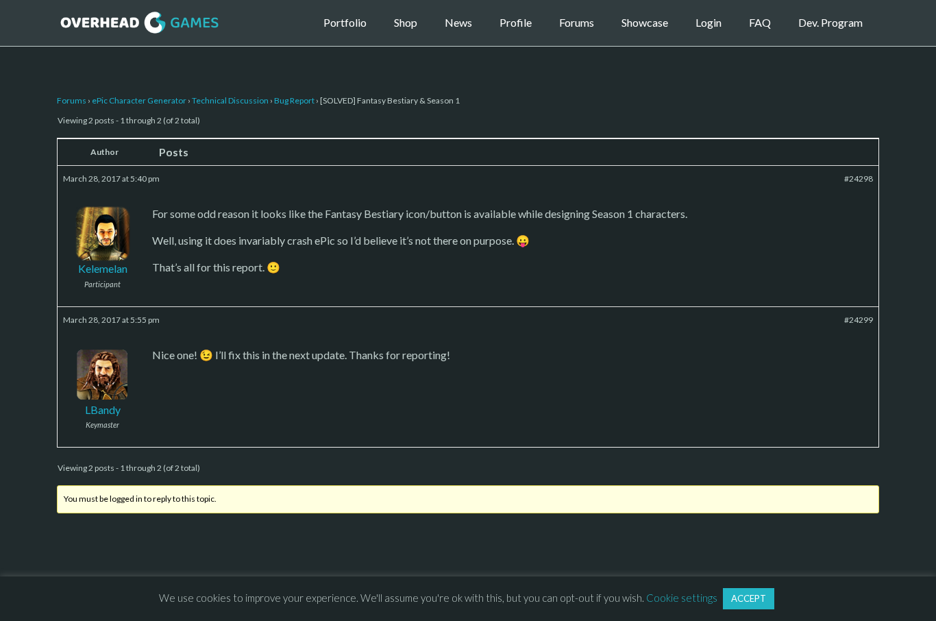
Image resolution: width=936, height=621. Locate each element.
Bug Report (294, 100)
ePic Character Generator (139, 100)
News (458, 22)
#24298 (858, 178)
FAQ (760, 22)
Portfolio (345, 22)
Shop (405, 22)
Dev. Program (830, 22)
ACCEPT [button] (748, 598)
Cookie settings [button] (681, 598)
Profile (516, 22)
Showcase (644, 22)
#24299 (858, 320)
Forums (576, 22)
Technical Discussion (230, 100)
